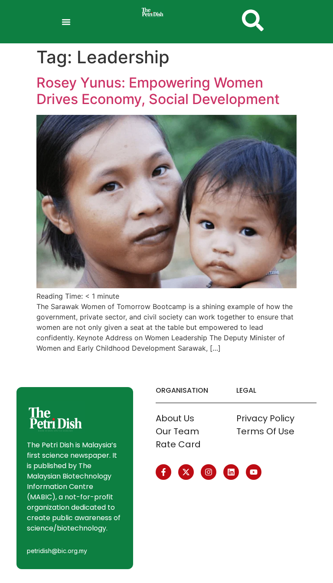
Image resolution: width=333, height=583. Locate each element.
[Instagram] (208, 472)
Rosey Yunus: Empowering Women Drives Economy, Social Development (158, 90)
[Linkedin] (231, 472)
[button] (66, 22)
